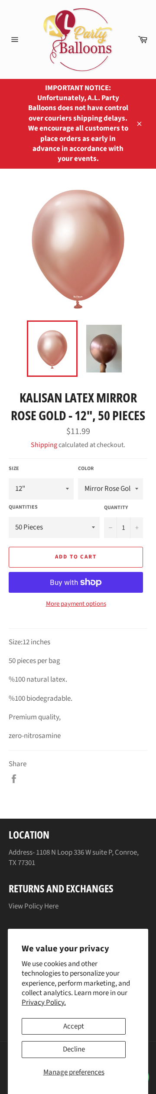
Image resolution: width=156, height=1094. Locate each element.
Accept (73, 1026)
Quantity (116, 507)
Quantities (23, 507)
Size (14, 468)
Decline (74, 1049)
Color (86, 468)
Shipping (44, 445)
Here (51, 906)
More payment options (76, 604)
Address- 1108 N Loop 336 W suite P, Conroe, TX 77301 (74, 857)
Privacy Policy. (44, 1002)
